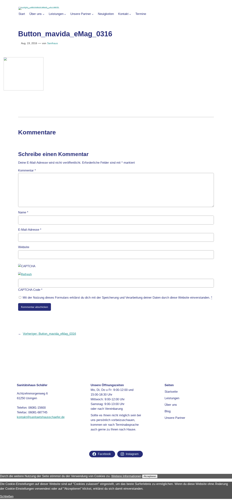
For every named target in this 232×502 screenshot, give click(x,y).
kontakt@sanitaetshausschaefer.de (41, 417)
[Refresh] (25, 274)
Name (23, 212)
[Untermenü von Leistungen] (65, 14)
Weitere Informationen (126, 476)
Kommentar (27, 170)
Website (23, 247)
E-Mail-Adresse (29, 229)
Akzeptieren (150, 476)
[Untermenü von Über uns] (43, 14)
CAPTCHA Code (29, 290)
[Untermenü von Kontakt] (130, 14)
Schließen (6, 496)
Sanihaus (52, 43)
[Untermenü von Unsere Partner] (93, 14)
